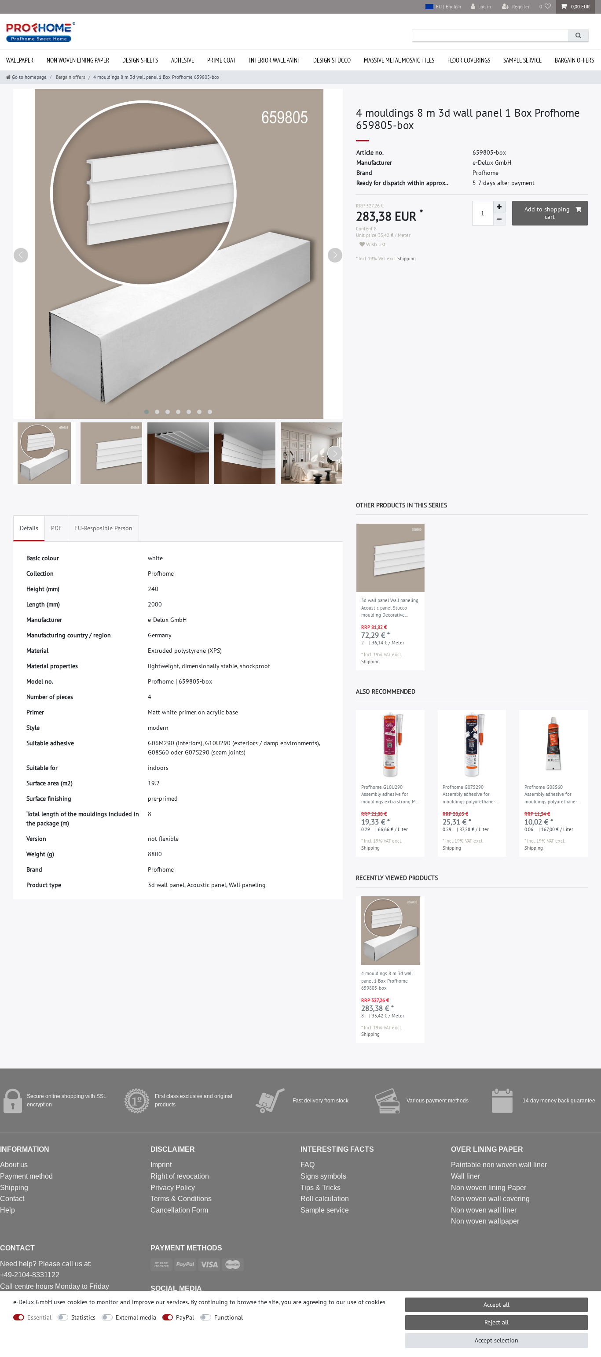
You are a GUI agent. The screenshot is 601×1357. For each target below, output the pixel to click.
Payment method (26, 1176)
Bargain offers (574, 60)
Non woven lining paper (78, 60)
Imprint (161, 1164)
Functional (228, 1317)
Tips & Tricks (320, 1187)
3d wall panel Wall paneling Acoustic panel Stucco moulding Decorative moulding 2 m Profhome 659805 (389, 608)
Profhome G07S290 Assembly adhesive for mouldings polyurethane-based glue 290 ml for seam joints (472, 795)
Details (29, 528)
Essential (39, 1317)
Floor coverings (468, 60)
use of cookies (366, 1302)
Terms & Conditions (181, 1198)
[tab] (29, 528)
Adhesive (182, 60)
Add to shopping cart (547, 213)
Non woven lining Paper (488, 1187)
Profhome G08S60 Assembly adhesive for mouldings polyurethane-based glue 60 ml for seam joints (552, 795)
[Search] (578, 35)
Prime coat (221, 60)
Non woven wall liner (484, 1210)
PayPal (185, 1317)
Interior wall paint (274, 60)
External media (136, 1317)
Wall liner (465, 1176)
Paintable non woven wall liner (499, 1164)
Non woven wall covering (490, 1198)
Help (7, 1210)
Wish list (375, 244)
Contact (12, 1198)
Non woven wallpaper (485, 1221)
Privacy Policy (172, 1187)
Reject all (496, 1322)
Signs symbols (323, 1176)
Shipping (406, 258)
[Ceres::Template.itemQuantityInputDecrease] (499, 219)
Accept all (496, 1305)
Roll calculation (324, 1198)
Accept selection (496, 1340)
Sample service (522, 60)
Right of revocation (179, 1176)
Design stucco (332, 60)
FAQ (307, 1164)
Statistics (83, 1317)
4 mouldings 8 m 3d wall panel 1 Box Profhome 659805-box (387, 980)
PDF (56, 528)
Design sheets (140, 60)
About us (14, 1164)
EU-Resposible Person (103, 528)
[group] (390, 558)
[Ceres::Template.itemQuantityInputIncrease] (499, 207)
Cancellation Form (179, 1210)
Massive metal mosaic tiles (399, 60)
